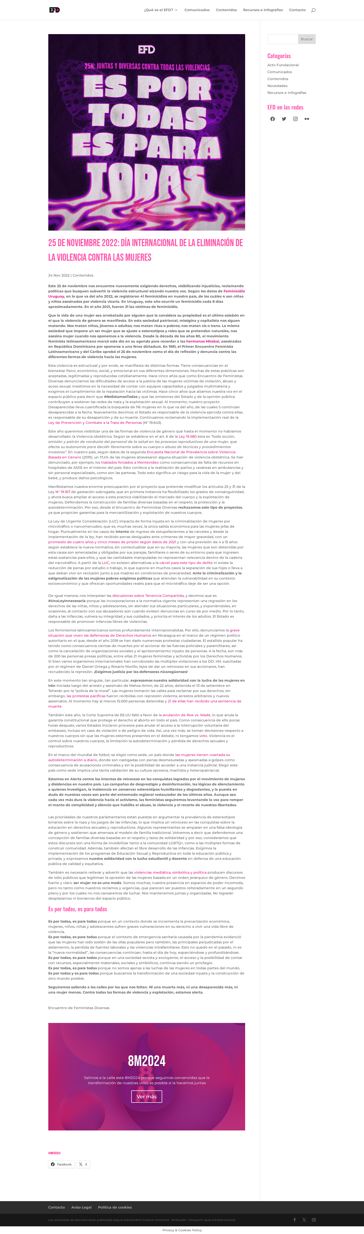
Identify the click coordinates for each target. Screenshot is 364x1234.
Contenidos (226, 10)
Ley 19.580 (188, 436)
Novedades (277, 86)
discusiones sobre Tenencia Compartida (148, 595)
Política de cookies (115, 1207)
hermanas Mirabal (202, 341)
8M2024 (147, 1061)
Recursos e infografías (263, 10)
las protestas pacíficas (86, 696)
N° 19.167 (62, 492)
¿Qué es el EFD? (158, 10)
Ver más (147, 1097)
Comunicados (196, 10)
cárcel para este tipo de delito (186, 563)
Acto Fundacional (283, 65)
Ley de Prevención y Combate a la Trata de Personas (95, 422)
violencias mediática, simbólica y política (171, 872)
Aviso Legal (81, 1207)
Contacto (297, 10)
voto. (203, 736)
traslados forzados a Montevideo (130, 462)
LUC (105, 563)
